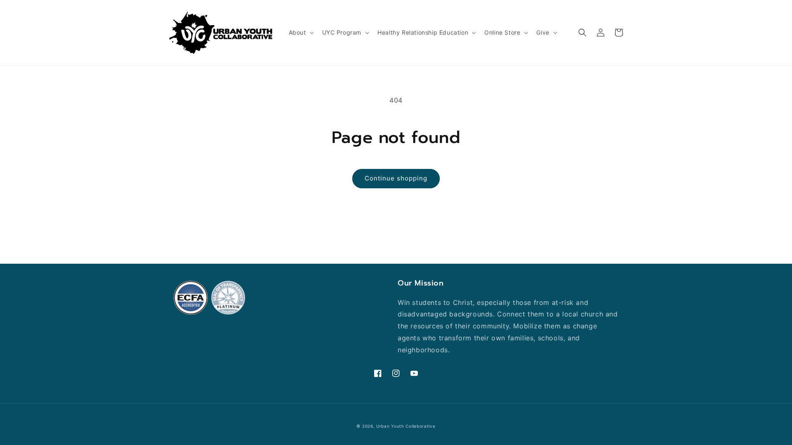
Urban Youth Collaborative (406, 426)
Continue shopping (396, 178)
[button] (300, 32)
